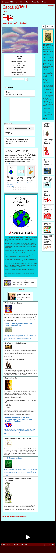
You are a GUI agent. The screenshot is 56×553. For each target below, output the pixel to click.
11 (26, 187)
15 (17, 189)
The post (6, 340)
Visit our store (9, 163)
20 (23, 189)
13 (15, 189)
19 (22, 189)
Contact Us (9, 544)
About (3, 544)
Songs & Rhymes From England (15, 23)
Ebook (9, 182)
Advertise (16, 544)
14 (16, 189)
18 (21, 189)
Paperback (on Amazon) (10, 185)
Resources (24, 544)
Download (8, 132)
